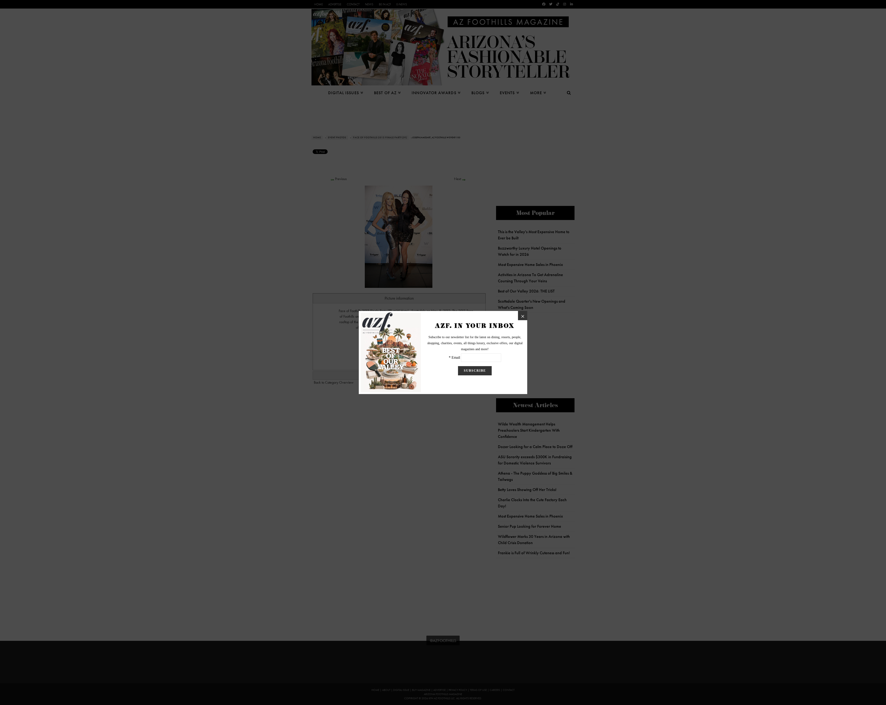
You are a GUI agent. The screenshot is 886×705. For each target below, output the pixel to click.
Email (456, 357)
